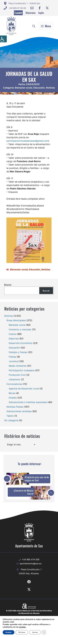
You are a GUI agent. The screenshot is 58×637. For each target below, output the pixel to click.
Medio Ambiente (17, 365)
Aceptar (8, 632)
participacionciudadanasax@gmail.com (27, 140)
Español (18, 12)
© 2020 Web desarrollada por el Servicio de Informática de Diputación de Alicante (29, 612)
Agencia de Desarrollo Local (24, 388)
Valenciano (30, 12)
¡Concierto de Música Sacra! (23, 492)
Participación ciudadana (21, 370)
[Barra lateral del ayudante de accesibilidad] (3, 39)
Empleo (13, 397)
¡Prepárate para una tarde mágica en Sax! (37, 478)
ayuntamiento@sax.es (31, 563)
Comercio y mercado (20, 329)
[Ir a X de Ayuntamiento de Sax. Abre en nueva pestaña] (29, 589)
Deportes (14, 338)
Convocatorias (14, 384)
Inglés (41, 12)
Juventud (14, 361)
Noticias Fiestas (14, 406)
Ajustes (35, 632)
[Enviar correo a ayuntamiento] (32, 8)
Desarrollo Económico (20, 343)
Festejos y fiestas (18, 352)
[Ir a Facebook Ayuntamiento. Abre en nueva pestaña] (39, 8)
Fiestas (12, 356)
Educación (39, 87)
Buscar (7, 284)
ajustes (22, 627)
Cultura (12, 334)
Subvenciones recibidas (19, 411)
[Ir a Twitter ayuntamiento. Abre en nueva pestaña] (47, 8)
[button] (34, 26)
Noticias (50, 87)
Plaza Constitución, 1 (31, 569)
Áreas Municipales (16, 320)
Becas (12, 393)
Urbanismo (14, 379)
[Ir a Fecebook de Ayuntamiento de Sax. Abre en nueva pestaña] (29, 582)
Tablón (10, 415)
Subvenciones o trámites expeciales (28, 402)
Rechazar (21, 632)
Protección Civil (17, 374)
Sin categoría (11, 420)
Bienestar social (23, 87)
